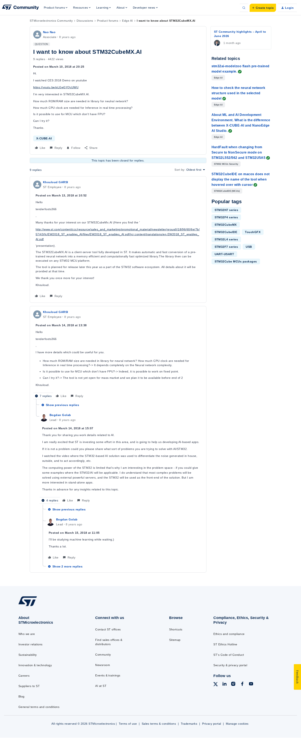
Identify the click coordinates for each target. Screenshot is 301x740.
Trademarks (189, 723)
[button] (263, 8)
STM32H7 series (226, 210)
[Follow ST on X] (215, 684)
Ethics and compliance (228, 634)
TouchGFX (252, 232)
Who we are (26, 634)
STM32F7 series (226, 246)
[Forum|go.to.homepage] (20, 8)
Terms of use (128, 723)
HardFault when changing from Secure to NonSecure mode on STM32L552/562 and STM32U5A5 (239, 152)
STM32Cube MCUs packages (236, 261)
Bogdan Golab (60, 415)
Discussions (85, 20)
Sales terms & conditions (159, 723)
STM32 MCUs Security (226, 164)
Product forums (107, 20)
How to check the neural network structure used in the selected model (238, 93)
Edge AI (127, 20)
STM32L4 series (226, 239)
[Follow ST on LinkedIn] (224, 684)
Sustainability (27, 654)
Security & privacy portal (230, 665)
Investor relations (30, 644)
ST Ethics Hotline (225, 644)
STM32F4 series (226, 217)
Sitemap (174, 639)
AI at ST (100, 685)
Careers (23, 675)
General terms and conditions (38, 707)
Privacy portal (211, 723)
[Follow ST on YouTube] (251, 684)
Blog (21, 696)
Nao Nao (49, 32)
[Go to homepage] (48, 606)
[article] (118, 239)
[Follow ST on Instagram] (233, 684)
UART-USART (224, 254)
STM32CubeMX (226, 224)
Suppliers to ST (29, 686)
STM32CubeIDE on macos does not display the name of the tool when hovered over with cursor (241, 179)
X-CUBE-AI (44, 138)
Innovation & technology (35, 665)
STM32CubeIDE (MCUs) (227, 191)
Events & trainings (107, 675)
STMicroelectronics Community (51, 20)
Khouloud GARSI (55, 182)
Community (103, 654)
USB (249, 246)
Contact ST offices (108, 629)
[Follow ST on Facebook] (242, 684)
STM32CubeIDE (226, 232)
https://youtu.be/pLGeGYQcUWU (55, 87)
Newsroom (102, 665)
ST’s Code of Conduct (228, 654)
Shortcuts (175, 629)
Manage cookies (237, 723)
